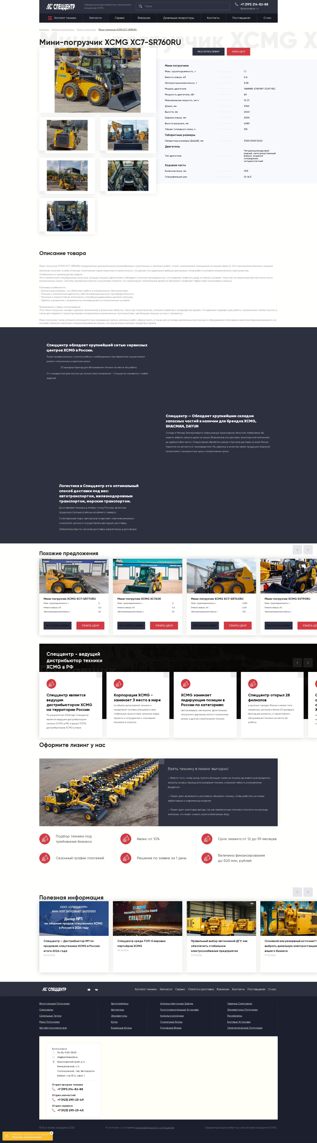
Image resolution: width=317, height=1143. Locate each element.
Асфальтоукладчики (172, 1015)
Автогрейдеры (119, 1003)
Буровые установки (239, 1021)
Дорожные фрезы (170, 1027)
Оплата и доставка (201, 989)
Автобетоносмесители (53, 1027)
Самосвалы (46, 1009)
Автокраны (117, 1009)
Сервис (120, 17)
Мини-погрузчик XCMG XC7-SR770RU (70, 599)
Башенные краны (121, 1027)
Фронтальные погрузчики (54, 1003)
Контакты (213, 17)
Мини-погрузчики (49, 1021)
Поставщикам (241, 17)
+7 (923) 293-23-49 (70, 1100)
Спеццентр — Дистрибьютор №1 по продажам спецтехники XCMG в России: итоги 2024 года (72, 946)
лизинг (57, 625)
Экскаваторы (119, 1015)
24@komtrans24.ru (67, 1057)
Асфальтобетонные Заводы (176, 1003)
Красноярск (248, 8)
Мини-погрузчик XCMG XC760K (139, 599)
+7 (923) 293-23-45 (70, 1110)
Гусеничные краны (171, 1021)
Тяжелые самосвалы (239, 1003)
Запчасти (95, 17)
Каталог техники (65, 17)
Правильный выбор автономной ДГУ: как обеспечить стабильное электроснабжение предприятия (219, 946)
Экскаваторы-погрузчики (242, 1009)
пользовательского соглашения (154, 1127)
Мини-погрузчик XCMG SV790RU (287, 599)
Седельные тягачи (50, 1015)
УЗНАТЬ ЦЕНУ (238, 51)
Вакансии (144, 17)
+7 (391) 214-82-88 (254, 4)
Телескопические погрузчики (244, 1027)
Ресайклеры (234, 1015)
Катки (114, 1021)
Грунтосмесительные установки (179, 1009)
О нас (267, 17)
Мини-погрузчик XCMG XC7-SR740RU (217, 599)
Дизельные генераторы (178, 17)
